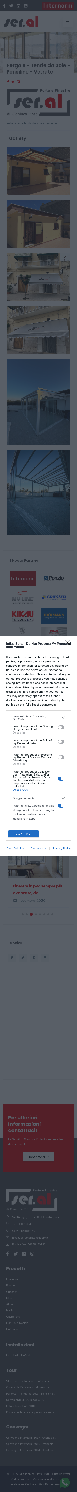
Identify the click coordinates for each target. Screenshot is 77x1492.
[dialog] (38, 746)
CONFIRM (23, 833)
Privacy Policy (62, 848)
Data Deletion (15, 848)
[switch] (61, 727)
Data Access (38, 848)
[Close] (69, 644)
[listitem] (38, 718)
